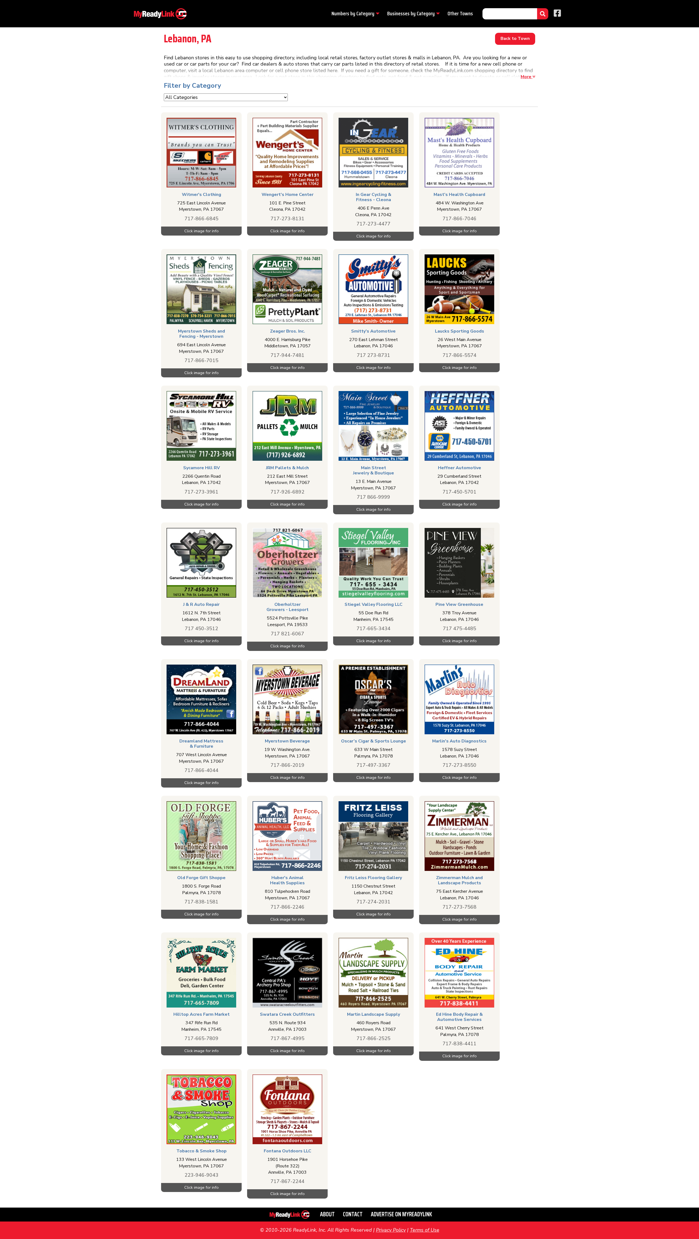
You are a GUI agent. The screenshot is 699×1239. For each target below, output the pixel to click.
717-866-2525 (373, 1038)
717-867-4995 (287, 1038)
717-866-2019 (287, 765)
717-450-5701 (459, 492)
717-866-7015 (201, 360)
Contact (353, 1214)
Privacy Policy (391, 1230)
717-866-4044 (201, 770)
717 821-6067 (287, 633)
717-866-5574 (459, 355)
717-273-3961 (201, 492)
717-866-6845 (201, 218)
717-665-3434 (373, 628)
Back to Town (515, 39)
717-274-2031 (373, 902)
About (327, 1214)
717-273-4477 (373, 224)
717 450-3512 (201, 628)
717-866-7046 (459, 218)
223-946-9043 (201, 1175)
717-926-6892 (287, 492)
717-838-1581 (201, 902)
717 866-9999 (373, 497)
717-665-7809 (201, 1038)
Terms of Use (424, 1230)
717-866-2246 (287, 907)
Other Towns (460, 13)
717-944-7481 (287, 355)
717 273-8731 (373, 355)
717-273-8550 (459, 765)
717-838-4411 (459, 1043)
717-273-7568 (459, 907)
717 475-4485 (459, 628)
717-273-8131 (287, 218)
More (526, 77)
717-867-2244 (287, 1181)
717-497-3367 (373, 765)
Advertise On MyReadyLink (401, 1214)
